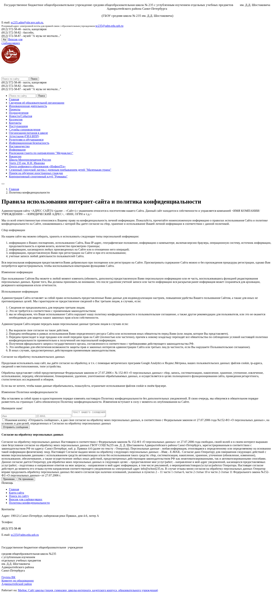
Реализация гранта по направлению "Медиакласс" (41, 153)
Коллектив (16, 119)
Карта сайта (16, 492)
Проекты (14, 109)
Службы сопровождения (24, 129)
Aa (4, 39)
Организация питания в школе (28, 132)
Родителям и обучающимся (26, 139)
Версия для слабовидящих (25, 499)
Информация (17, 149)
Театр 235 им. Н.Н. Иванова (27, 163)
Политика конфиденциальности (29, 502)
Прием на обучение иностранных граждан (36, 173)
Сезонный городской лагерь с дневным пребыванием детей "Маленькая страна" (60, 169)
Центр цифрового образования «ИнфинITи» (37, 166)
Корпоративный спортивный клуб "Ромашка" (38, 176)
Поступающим (18, 126)
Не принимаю (26, 479)
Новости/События (20, 116)
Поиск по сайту (19, 496)
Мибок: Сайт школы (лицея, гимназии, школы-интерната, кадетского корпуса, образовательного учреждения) (88, 590)
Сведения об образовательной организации (36, 102)
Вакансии (15, 156)
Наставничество (19, 146)
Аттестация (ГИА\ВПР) (24, 136)
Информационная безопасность (29, 143)
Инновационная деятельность (28, 106)
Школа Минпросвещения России (30, 159)
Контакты (15, 122)
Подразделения (18, 112)
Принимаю (9, 479)
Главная (14, 99)
